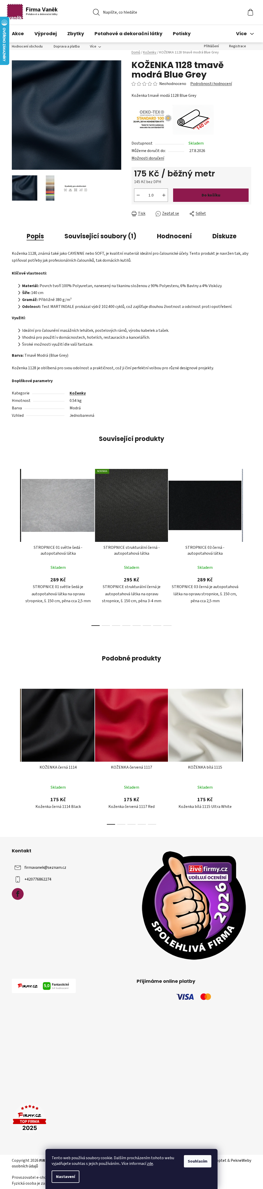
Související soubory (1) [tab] (100, 236)
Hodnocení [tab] (174, 236)
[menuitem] (18, 33)
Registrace (237, 46)
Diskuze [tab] (224, 236)
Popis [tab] (35, 236)
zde (150, 1163)
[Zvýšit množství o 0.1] (164, 195)
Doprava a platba (67, 46)
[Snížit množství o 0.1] (138, 195)
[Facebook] (18, 894)
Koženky (78, 393)
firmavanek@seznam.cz (45, 867)
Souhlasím (198, 1161)
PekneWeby (241, 1160)
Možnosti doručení (148, 158)
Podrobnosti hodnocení (211, 84)
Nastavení (65, 1176)
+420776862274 (37, 879)
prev (16, 546)
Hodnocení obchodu (27, 46)
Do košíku (211, 195)
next (247, 546)
